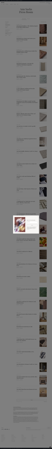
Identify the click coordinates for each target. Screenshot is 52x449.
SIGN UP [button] (32, 225)
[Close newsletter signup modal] (37, 216)
